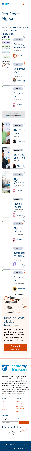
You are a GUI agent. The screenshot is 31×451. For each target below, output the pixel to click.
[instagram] (5, 427)
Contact (4, 409)
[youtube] (14, 427)
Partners (4, 404)
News (17, 411)
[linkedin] (8, 427)
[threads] (17, 427)
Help (3, 406)
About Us (4, 401)
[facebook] (2, 427)
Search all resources (15, 348)
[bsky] (20, 427)
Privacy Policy (19, 448)
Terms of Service (10, 448)
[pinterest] (11, 427)
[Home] (6, 4)
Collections (19, 401)
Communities (20, 404)
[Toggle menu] (28, 4)
